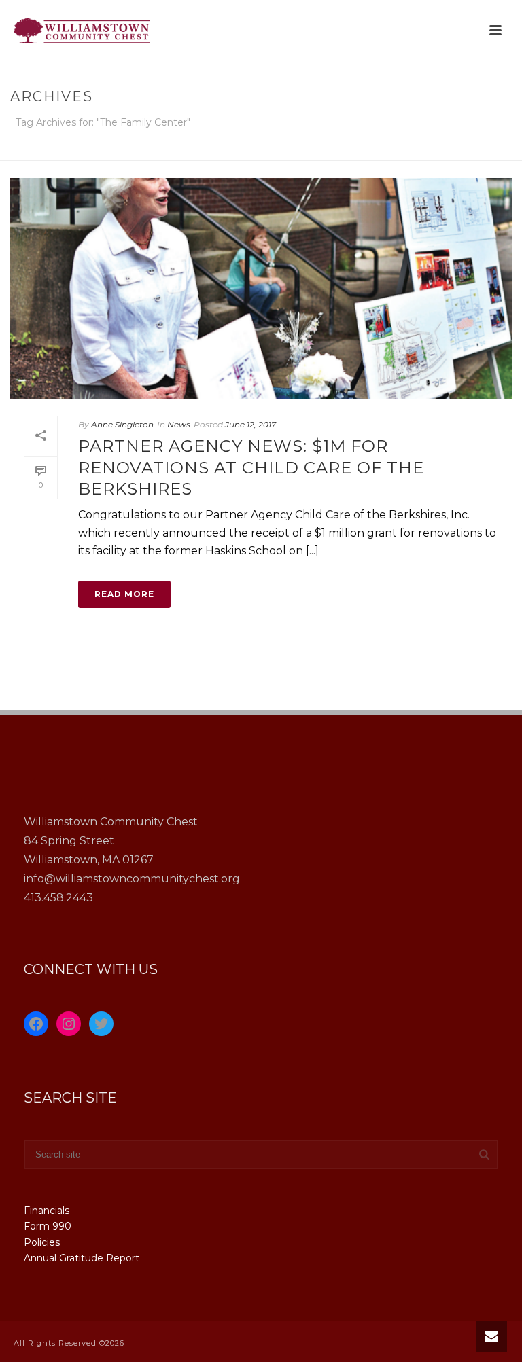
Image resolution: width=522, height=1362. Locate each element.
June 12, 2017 (250, 424)
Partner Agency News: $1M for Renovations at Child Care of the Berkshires (251, 467)
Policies (42, 1242)
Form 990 (47, 1226)
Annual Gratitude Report (81, 1258)
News (178, 424)
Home (387, 147)
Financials (46, 1210)
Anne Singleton (122, 424)
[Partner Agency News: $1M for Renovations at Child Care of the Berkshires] (261, 288)
